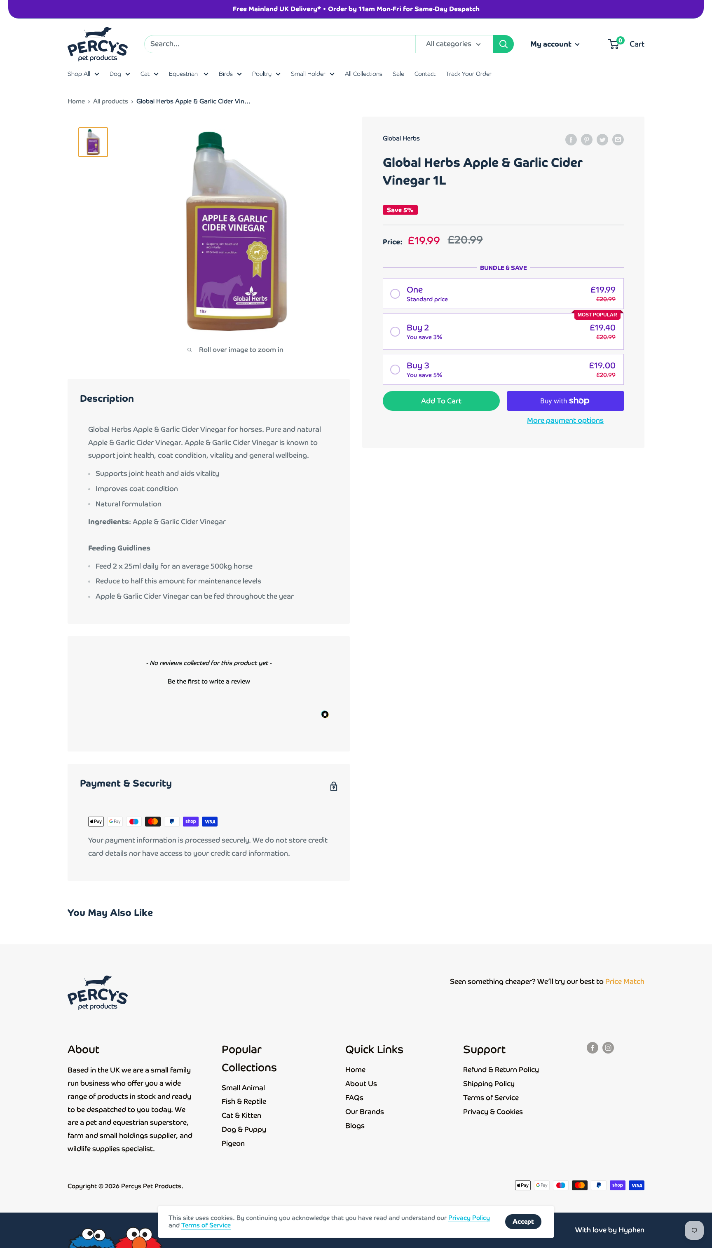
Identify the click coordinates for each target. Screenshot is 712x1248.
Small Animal (243, 1087)
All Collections (363, 73)
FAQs (354, 1097)
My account (551, 44)
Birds (226, 73)
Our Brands (364, 1111)
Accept (523, 1221)
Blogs (355, 1125)
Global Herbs (401, 138)
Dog (115, 73)
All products (110, 101)
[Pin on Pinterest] (587, 139)
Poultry (262, 73)
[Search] (503, 44)
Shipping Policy (489, 1083)
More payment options (565, 420)
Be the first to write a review (209, 681)
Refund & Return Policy (501, 1069)
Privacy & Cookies (493, 1111)
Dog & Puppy (244, 1129)
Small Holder (308, 73)
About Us (361, 1083)
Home (76, 101)
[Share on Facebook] (571, 139)
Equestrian (184, 73)
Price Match (624, 981)
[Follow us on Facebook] (592, 1047)
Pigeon (233, 1143)
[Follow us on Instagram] (608, 1047)
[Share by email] (618, 139)
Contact (425, 73)
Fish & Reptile (244, 1101)
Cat (145, 73)
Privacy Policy (469, 1218)
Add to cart (441, 400)
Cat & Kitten (241, 1115)
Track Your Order (469, 73)
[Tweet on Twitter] (602, 139)
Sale (398, 73)
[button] (503, 293)
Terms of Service (491, 1097)
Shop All (79, 73)
